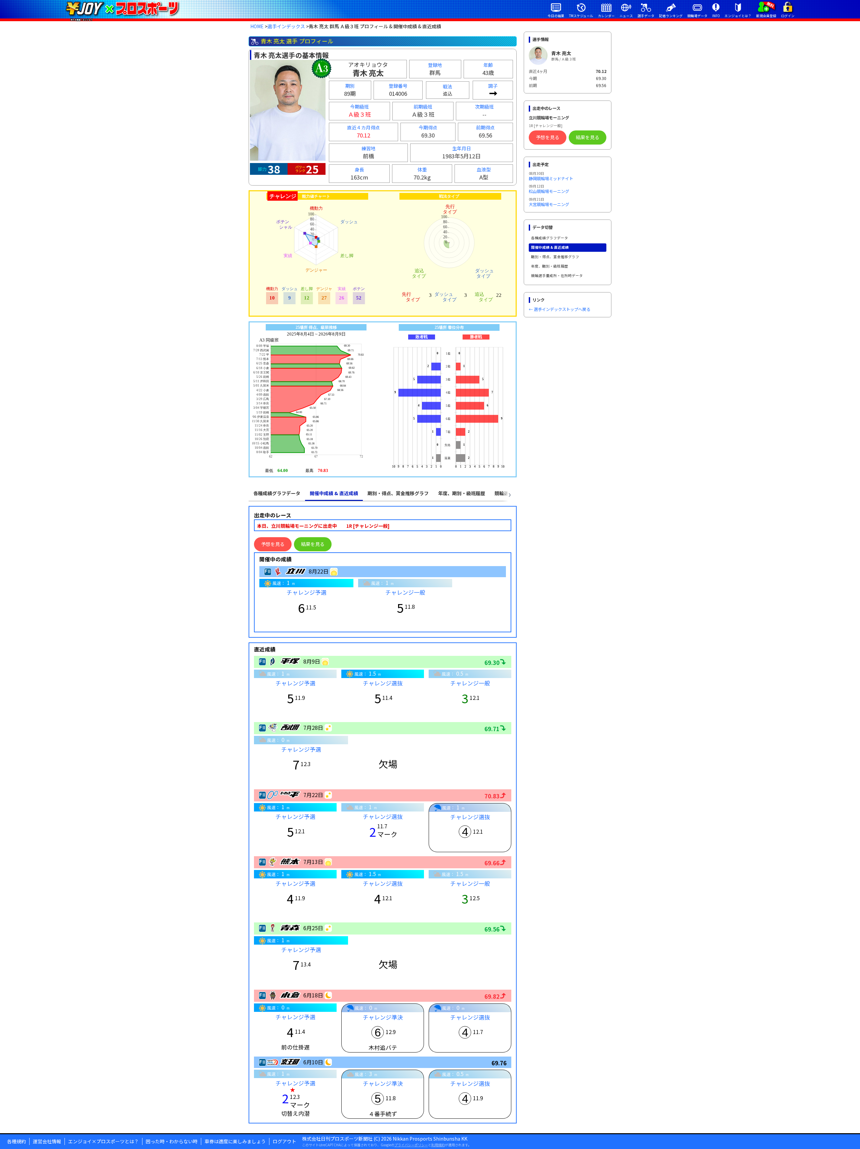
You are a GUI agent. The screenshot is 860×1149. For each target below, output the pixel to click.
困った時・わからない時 (172, 1141)
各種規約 (16, 1141)
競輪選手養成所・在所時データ (557, 275)
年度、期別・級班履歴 (549, 266)
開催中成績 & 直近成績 (550, 247)
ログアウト (284, 1141)
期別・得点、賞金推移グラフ (555, 256)
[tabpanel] (383, 814)
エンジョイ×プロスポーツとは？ (103, 1141)
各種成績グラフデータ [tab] (276, 493)
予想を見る (273, 544)
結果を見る (313, 544)
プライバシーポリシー (411, 1144)
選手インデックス (286, 26)
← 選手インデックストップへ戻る (559, 309)
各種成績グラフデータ (549, 237)
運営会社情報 (47, 1141)
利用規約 (438, 1144)
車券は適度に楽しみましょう (235, 1141)
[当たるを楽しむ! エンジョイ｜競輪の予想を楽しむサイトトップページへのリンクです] (122, 8)
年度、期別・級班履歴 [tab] (461, 493)
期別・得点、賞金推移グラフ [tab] (398, 493)
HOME (257, 26)
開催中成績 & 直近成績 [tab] (334, 493)
